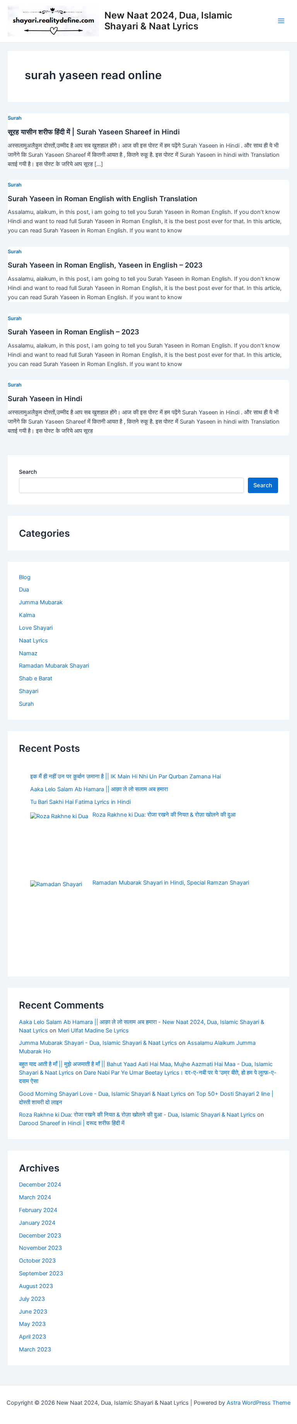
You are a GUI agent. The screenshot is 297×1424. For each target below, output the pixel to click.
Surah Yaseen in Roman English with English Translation (102, 198)
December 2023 (40, 1235)
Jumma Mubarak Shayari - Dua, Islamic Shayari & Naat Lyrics (98, 1042)
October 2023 (37, 1260)
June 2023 (33, 1311)
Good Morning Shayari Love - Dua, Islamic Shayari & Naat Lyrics (102, 1093)
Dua (24, 589)
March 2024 (35, 1197)
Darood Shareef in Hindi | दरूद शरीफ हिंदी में (72, 1123)
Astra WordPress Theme (258, 1402)
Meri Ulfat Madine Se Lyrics (93, 1030)
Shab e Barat (35, 678)
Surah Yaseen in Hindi (45, 398)
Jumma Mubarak (41, 602)
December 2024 (40, 1184)
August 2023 (36, 1286)
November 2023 (40, 1247)
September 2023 (41, 1273)
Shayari (28, 691)
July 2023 (32, 1298)
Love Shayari (36, 627)
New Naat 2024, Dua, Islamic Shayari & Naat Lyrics (168, 21)
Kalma (27, 615)
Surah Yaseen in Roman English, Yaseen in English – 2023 (105, 265)
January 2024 (37, 1222)
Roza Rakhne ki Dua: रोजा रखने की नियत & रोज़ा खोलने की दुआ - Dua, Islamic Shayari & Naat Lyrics (137, 1114)
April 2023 (32, 1336)
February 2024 (38, 1210)
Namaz (28, 653)
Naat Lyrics (33, 640)
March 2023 (35, 1349)
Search (28, 471)
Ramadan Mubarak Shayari (54, 665)
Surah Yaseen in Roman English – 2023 (73, 331)
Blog (25, 577)
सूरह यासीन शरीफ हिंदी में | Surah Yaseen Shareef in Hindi (94, 131)
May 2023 (32, 1324)
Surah (15, 118)
